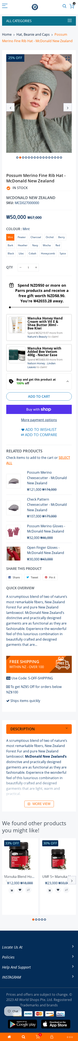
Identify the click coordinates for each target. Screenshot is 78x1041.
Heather (22, 245)
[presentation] (10, 107)
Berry (61, 237)
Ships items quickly (25, 700)
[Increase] (36, 267)
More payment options (39, 420)
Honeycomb (48, 253)
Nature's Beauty (37, 336)
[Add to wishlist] (20, 890)
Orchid (49, 237)
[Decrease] (20, 267)
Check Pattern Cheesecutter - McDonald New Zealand (47, 504)
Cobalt (32, 253)
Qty (9, 267)
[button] (17, 157)
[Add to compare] (28, 890)
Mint (10, 237)
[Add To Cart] (12, 890)
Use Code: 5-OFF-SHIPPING (32, 678)
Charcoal (36, 237)
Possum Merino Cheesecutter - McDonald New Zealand (47, 477)
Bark (10, 245)
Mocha (47, 245)
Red (58, 245)
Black (11, 253)
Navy (35, 245)
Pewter (22, 237)
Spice (63, 253)
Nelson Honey (36, 363)
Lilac (21, 253)
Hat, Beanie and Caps (33, 34)
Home (7, 34)
